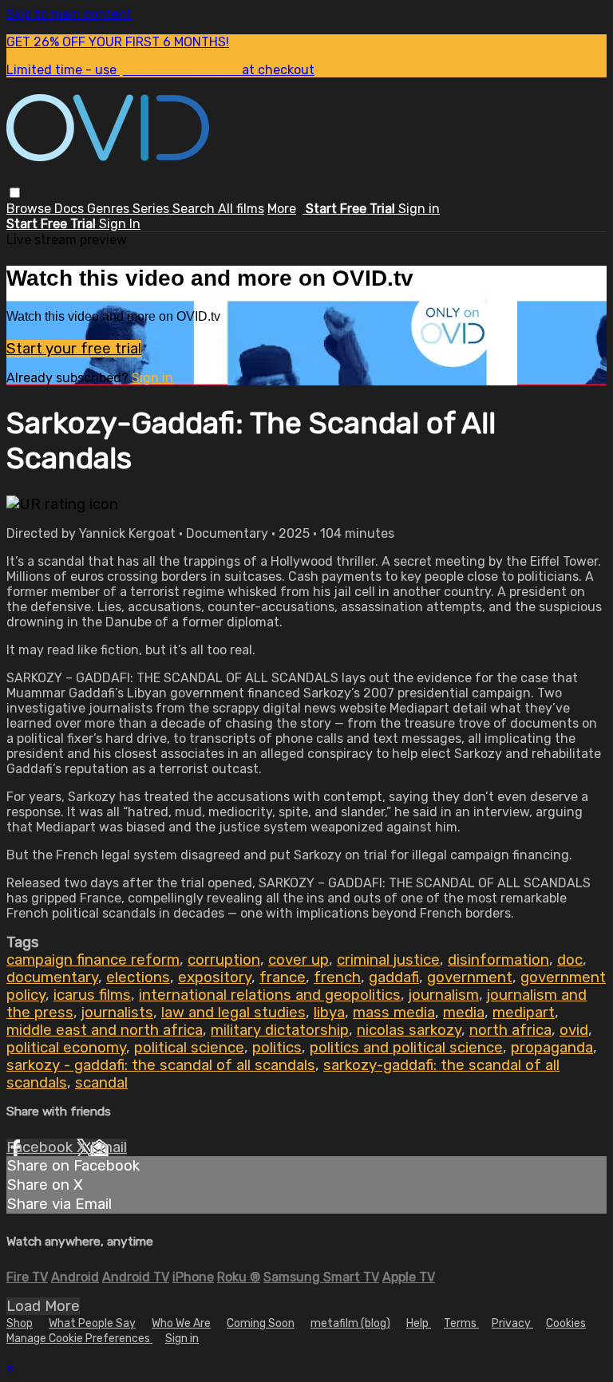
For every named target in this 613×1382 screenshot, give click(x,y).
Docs (70, 208)
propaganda (552, 1047)
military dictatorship (280, 1030)
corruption (224, 960)
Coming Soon (261, 1323)
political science (189, 1047)
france (282, 977)
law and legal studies (233, 1012)
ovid (574, 1030)
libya (329, 1012)
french (337, 977)
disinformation (498, 960)
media (463, 1012)
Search (195, 208)
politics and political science (406, 1047)
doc (570, 960)
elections (138, 977)
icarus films (92, 995)
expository (214, 977)
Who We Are (181, 1323)
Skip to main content (69, 14)
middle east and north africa (104, 1030)
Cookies (566, 1323)
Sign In (119, 223)
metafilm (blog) (350, 1323)
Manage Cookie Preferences (79, 1338)
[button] (15, 193)
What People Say (92, 1323)
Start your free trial (73, 348)
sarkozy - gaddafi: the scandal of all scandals (160, 1065)
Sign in (419, 208)
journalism (444, 995)
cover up (298, 960)
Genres (109, 208)
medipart (523, 1012)
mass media (394, 1012)
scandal (101, 1083)
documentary (52, 977)
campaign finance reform (93, 960)
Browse (30, 208)
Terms (461, 1323)
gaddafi (394, 977)
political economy (66, 1047)
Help (418, 1323)
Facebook (41, 1147)
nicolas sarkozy (409, 1030)
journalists (117, 1012)
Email (108, 1147)
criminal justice (388, 960)
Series (152, 208)
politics (277, 1047)
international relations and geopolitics (270, 995)
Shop (19, 1323)
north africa (510, 1030)
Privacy (512, 1323)
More (281, 208)
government (469, 977)
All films (241, 208)
